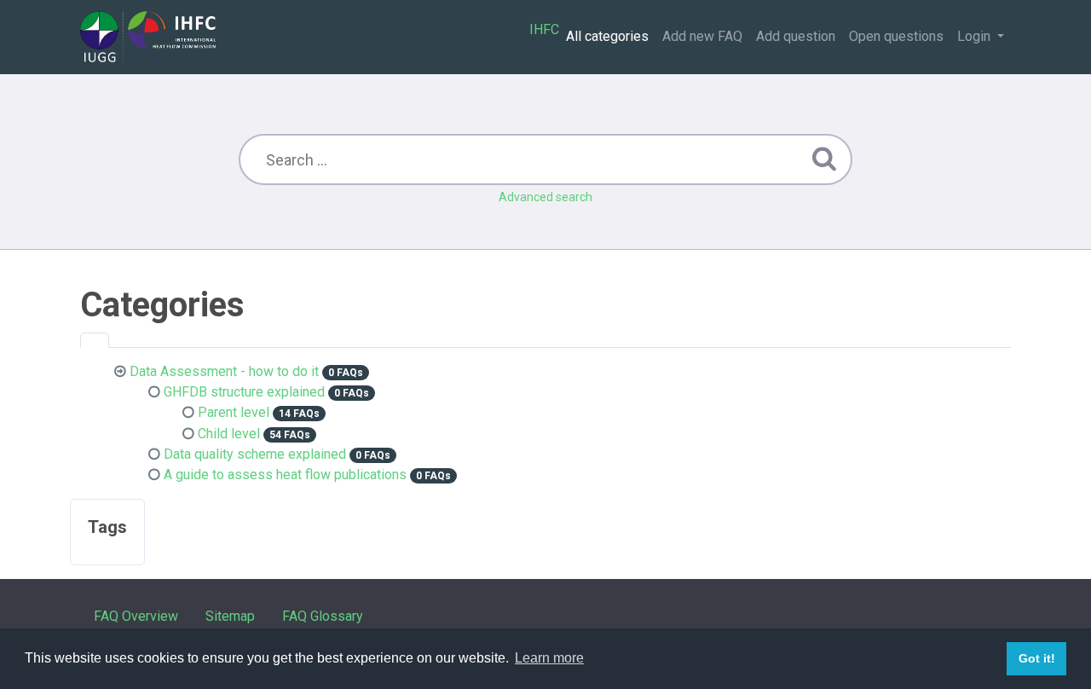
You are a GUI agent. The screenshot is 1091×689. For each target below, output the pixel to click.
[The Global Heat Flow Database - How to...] (148, 37)
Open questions (896, 36)
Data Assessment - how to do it (224, 371)
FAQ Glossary (322, 616)
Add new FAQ (702, 36)
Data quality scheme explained (255, 454)
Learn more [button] (549, 658)
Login (975, 36)
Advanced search (545, 197)
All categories (607, 36)
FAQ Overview (136, 616)
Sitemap (230, 616)
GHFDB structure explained (244, 392)
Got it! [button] (1037, 658)
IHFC (544, 29)
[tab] (94, 340)
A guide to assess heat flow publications (285, 474)
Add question (795, 36)
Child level (229, 434)
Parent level (233, 412)
